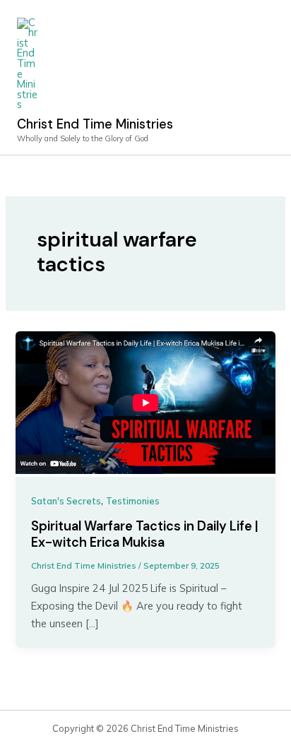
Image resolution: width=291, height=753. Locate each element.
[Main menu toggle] (258, 77)
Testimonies (133, 500)
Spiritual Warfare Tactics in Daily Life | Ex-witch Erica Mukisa (145, 535)
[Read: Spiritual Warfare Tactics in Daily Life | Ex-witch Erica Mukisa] (145, 403)
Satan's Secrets (66, 500)
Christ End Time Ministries (95, 124)
